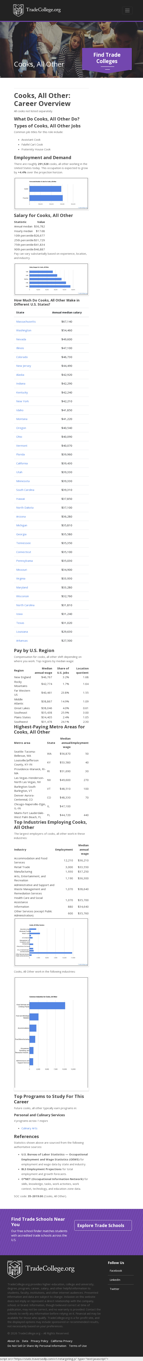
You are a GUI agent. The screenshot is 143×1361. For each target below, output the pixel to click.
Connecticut (23, 552)
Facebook (116, 1270)
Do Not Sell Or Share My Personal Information (36, 1346)
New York (22, 401)
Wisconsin (22, 596)
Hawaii (20, 499)
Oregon (21, 428)
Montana (21, 419)
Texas (20, 623)
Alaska (20, 374)
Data (25, 1341)
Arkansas (22, 640)
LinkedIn (115, 1280)
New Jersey (23, 366)
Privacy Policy (39, 1341)
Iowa (19, 614)
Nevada (21, 339)
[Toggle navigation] (127, 10)
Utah (19, 472)
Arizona (21, 516)
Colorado (22, 357)
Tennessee (23, 543)
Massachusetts (26, 321)
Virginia (20, 578)
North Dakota (25, 507)
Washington (23, 330)
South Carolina (25, 490)
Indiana (20, 383)
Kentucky (22, 392)
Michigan (21, 525)
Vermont (21, 445)
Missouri (21, 569)
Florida (20, 454)
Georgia (21, 534)
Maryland (22, 587)
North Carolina (25, 605)
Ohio (19, 436)
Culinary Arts (29, 1128)
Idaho (19, 410)
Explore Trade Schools (100, 1225)
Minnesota (23, 481)
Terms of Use (78, 1346)
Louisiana (22, 631)
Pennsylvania (24, 560)
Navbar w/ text (37, 10)
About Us (13, 1341)
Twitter (114, 1289)
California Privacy (61, 1341)
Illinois (20, 348)
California (22, 463)
